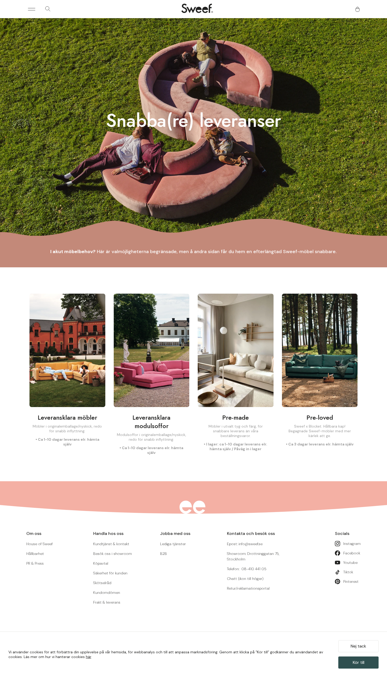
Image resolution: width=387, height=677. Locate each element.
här (88, 656)
